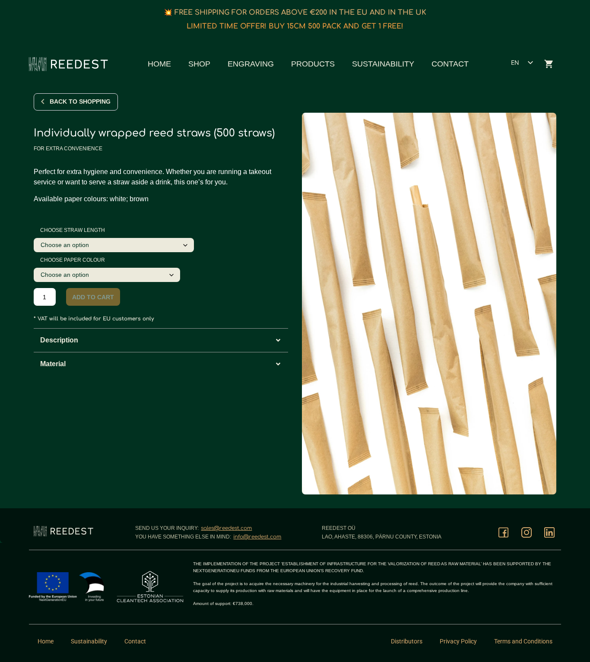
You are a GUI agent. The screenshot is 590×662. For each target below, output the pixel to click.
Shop (199, 64)
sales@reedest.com (226, 528)
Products (313, 64)
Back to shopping (80, 101)
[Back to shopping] (43, 101)
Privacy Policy (458, 641)
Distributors (406, 641)
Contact (450, 64)
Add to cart (93, 297)
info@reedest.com (257, 537)
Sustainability (383, 64)
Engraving (251, 64)
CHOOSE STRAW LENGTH (72, 230)
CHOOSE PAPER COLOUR (72, 260)
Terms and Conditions (523, 641)
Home (159, 64)
